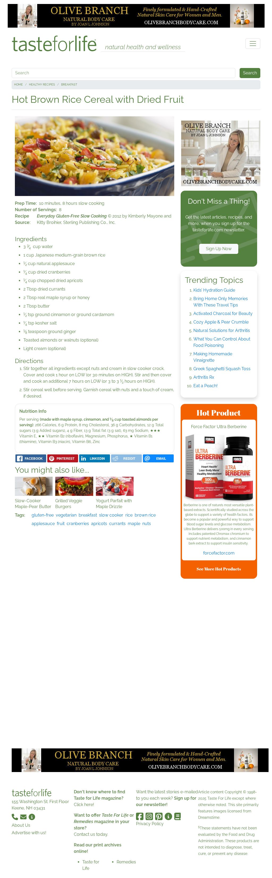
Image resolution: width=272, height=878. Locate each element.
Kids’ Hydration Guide (214, 290)
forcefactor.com (219, 553)
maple (134, 523)
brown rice (145, 515)
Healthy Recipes (42, 84)
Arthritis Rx (203, 377)
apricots (99, 523)
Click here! (84, 804)
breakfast (88, 515)
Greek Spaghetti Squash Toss (221, 368)
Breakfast (69, 84)
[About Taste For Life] (32, 816)
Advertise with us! (29, 832)
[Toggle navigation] (252, 43)
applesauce (43, 523)
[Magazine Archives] (177, 816)
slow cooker (111, 515)
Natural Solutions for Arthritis (221, 330)
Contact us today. (91, 834)
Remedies (126, 861)
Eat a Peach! (205, 385)
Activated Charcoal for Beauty (223, 313)
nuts (146, 523)
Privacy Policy (150, 823)
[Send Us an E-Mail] (24, 816)
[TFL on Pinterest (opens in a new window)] (159, 816)
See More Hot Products (219, 569)
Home (18, 84)
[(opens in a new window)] (218, 468)
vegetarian (66, 515)
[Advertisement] (220, 662)
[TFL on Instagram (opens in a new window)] (149, 816)
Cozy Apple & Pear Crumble (221, 322)
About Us (21, 825)
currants (117, 523)
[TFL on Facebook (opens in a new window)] (139, 816)
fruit (61, 523)
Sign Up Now (219, 248)
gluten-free (43, 515)
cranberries (78, 523)
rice (129, 515)
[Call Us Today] (15, 816)
